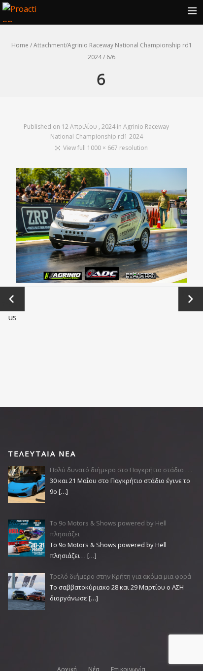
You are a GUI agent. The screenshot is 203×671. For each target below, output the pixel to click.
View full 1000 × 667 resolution (105, 148)
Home (20, 45)
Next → (191, 298)
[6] (102, 227)
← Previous (12, 299)
